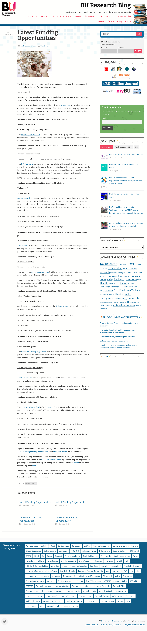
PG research (107, 576)
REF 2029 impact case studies (115, 581)
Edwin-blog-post (119, 276)
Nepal (134, 287)
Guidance (98, 561)
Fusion (139, 280)
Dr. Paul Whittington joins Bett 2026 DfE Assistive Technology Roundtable (126, 224)
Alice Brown (44, 46)
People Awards (24, 198)
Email (104, 118)
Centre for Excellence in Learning (125, 546)
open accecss (31, 576)
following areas (62, 306)
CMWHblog (103, 268)
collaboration (115, 268)
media (121, 287)
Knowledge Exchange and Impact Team (41, 571)
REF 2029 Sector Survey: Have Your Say (126, 154)
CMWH (139, 264)
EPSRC (28, 556)
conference (114, 273)
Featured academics (72, 556)
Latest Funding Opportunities (35, 502)
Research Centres (62, 586)
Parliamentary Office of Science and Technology (81, 576)
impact (123, 283)
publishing (120, 298)
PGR (127, 21)
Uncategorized (31, 606)
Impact (108, 16)
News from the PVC (119, 571)
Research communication (81, 586)
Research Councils (105, 302)
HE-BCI (119, 561)
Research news (30, 483)
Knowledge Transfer (67, 571)
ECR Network (134, 551)
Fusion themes (52, 561)
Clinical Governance (33, 551)
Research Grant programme (33, 352)
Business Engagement (101, 546)
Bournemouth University (11, 9)
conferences (63, 551)
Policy (119, 21)
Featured (58, 556)
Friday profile (106, 556)
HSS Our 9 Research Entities (37, 566)
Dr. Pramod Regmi (106, 276)
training (132, 305)
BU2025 (87, 546)
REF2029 (29, 586)
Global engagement (68, 561)
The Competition (24, 378)
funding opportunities (125, 279)
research (133, 298)
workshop (65, 105)
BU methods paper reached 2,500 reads (124, 166)
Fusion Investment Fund (35, 561)
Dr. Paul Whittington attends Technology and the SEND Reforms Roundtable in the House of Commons (126, 210)
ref (126, 299)
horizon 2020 (112, 283)
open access (108, 291)
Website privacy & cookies (111, 625)
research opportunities (34, 596)
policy (117, 576)
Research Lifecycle (106, 21)
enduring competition (30, 134)
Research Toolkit (123, 16)
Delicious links (104, 551)
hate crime (109, 561)
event (137, 276)
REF (98, 16)
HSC (119, 283)
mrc (107, 571)
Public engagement (65, 581)
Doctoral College (136, 272)
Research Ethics (119, 586)
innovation (131, 283)
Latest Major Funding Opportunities (66, 519)
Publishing (79, 581)
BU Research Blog (105, 5)
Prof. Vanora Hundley (106, 294)
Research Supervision (67, 596)
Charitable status (91, 625)
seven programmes (40, 272)
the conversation (107, 601)
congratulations (125, 273)
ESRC (129, 276)
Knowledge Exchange (132, 566)
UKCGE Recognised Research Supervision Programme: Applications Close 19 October (125, 181)
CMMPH (133, 264)
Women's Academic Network (58, 606)
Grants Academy (85, 561)
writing (75, 606)
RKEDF (110, 305)
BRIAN (52, 546)
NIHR (101, 290)
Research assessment (44, 586)
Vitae (42, 606)
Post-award (127, 576)
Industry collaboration (78, 566)
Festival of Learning (90, 556)
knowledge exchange (109, 287)
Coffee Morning (50, 551)
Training (120, 601)
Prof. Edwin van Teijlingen (128, 290)
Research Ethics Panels (35, 591)
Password (121, 47)
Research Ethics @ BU (84, 16)
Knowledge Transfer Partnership (90, 571)
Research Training (102, 596)
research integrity (89, 591)
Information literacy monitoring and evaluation (117, 337)
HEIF (127, 561)
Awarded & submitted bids (36, 546)
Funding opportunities (28, 46)
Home (30, 16)
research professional (118, 302)
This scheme (22, 246)
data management (89, 551)
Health (104, 283)
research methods (106, 591)
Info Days (94, 566)
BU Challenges (63, 546)
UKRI (105, 356)
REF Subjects (135, 581)
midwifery (127, 287)
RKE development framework (123, 596)
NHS (138, 571)
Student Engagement (74, 601)
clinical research (123, 264)
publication (118, 294)
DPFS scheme (27, 164)
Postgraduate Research (35, 581)
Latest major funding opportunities (30, 519)
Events (103, 279)
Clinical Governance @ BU (61, 16)
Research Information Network (121, 317)
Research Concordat (102, 586)
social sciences (120, 305)
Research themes (85, 596)
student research (91, 601)
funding (110, 279)
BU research (108, 264)
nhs (139, 287)
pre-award (51, 581)
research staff (51, 596)
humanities (55, 566)
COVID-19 (75, 551)
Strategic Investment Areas (53, 601)
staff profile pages (33, 601)
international (116, 566)
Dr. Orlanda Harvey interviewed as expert (124, 195)
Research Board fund (30, 407)
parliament (56, 576)
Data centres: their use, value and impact (115, 341)
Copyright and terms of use (134, 625)
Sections (48, 407)
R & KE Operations (93, 581)
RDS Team (40, 16)
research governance (54, 591)
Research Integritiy (72, 591)
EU (133, 276)
